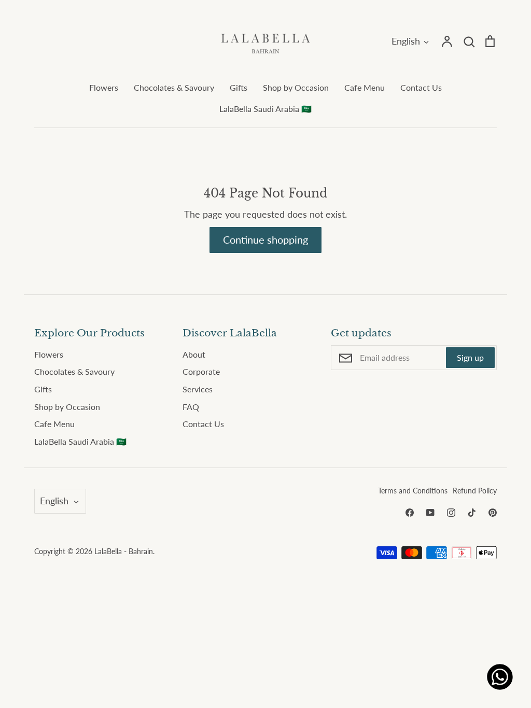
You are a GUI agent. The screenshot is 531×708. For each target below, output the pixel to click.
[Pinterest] (492, 512)
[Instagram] (451, 512)
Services (198, 389)
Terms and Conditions (413, 490)
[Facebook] (409, 512)
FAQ (191, 407)
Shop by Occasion (296, 87)
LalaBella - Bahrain (123, 551)
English (406, 41)
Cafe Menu (364, 87)
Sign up (470, 357)
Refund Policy (475, 490)
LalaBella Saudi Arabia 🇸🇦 (265, 109)
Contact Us (421, 87)
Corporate (201, 371)
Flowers (103, 87)
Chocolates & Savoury (174, 87)
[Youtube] (430, 512)
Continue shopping (265, 239)
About (194, 354)
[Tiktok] (472, 512)
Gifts (238, 87)
